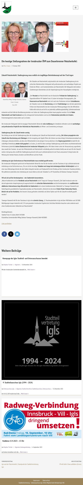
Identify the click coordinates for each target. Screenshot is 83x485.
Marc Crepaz (7, 66)
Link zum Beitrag (6, 223)
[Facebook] (4, 234)
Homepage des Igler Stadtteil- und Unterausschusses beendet (25, 258)
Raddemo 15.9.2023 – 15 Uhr (13, 440)
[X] (11, 234)
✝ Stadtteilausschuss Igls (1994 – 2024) (17, 382)
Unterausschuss (47, 389)
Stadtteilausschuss (37, 389)
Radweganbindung (25, 447)
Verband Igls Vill (59, 483)
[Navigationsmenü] (75, 7)
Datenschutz (46, 480)
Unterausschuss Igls (9, 389)
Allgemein (17, 265)
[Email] (17, 234)
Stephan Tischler (8, 265)
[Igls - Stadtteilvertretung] (6, 8)
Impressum (36, 480)
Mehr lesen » (31, 269)
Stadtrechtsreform (27, 389)
